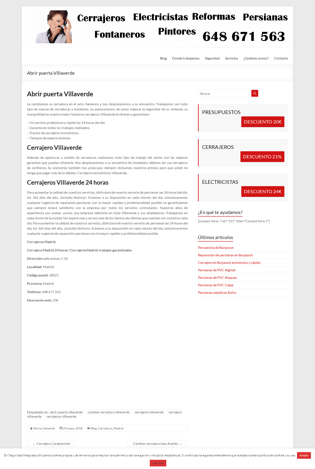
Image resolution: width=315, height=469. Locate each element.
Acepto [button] (304, 455)
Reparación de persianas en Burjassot (225, 255)
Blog (163, 58)
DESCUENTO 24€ (263, 191)
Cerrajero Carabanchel (51, 443)
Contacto (281, 58)
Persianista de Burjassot (216, 247)
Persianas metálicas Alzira (217, 292)
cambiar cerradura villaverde (108, 412)
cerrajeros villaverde (61, 416)
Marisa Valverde (44, 428)
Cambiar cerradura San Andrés (157, 443)
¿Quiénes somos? (256, 58)
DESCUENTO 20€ (263, 122)
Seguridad (212, 58)
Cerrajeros (105, 428)
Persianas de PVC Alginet (217, 270)
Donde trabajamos (186, 58)
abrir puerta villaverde (66, 412)
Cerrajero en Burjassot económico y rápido (229, 262)
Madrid (118, 428)
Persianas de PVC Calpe (215, 285)
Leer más (158, 463)
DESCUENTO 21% (262, 156)
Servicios (231, 58)
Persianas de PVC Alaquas (217, 277)
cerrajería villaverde (149, 412)
